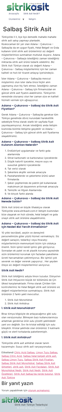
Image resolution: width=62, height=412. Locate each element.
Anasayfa (14, 13)
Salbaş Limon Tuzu (12, 359)
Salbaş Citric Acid (12, 356)
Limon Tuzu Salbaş (46, 352)
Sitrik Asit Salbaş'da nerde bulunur (33, 373)
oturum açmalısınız (39, 390)
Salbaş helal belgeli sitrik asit (39, 356)
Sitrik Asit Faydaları (36, 366)
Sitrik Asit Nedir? (31, 13)
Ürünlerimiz (14, 19)
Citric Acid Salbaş (24, 352)
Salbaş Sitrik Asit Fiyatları (38, 359)
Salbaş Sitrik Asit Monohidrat (18, 363)
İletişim (32, 19)
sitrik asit (18, 366)
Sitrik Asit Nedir (31, 370)
